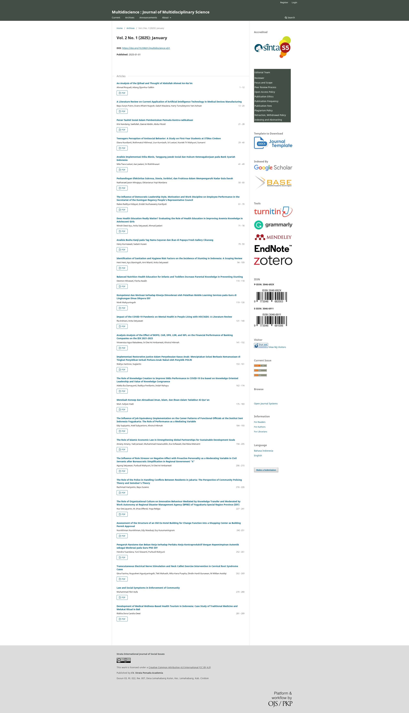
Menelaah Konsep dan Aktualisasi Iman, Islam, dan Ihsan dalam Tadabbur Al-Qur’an (163, 399)
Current (116, 17)
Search (291, 17)
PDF (123, 92)
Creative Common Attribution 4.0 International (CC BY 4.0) (180, 667)
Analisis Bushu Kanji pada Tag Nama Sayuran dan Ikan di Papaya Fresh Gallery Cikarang (165, 239)
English (258, 455)
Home (120, 28)
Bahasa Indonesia (263, 450)
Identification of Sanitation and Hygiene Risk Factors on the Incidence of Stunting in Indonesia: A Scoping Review (179, 258)
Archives (129, 17)
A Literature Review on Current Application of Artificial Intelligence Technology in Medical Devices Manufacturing (179, 101)
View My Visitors (277, 347)
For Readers (259, 422)
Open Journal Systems (266, 403)
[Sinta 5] (273, 57)
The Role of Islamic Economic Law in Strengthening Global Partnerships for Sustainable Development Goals (176, 439)
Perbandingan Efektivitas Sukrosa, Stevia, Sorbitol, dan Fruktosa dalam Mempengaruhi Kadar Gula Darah (175, 178)
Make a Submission (266, 470)
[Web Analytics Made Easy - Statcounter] (261, 347)
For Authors (259, 426)
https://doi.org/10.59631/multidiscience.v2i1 (146, 48)
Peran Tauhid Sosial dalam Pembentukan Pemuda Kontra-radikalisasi (155, 120)
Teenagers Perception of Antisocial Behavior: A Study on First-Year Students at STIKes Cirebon (169, 138)
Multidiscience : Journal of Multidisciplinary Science (160, 12)
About (165, 17)
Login (294, 2)
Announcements (148, 17)
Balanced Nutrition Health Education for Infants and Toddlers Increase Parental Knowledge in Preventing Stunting (180, 276)
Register (284, 2)
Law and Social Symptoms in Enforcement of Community (148, 587)
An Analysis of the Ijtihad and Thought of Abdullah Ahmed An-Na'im (155, 83)
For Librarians (260, 431)
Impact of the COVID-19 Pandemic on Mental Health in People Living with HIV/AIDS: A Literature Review (174, 316)
